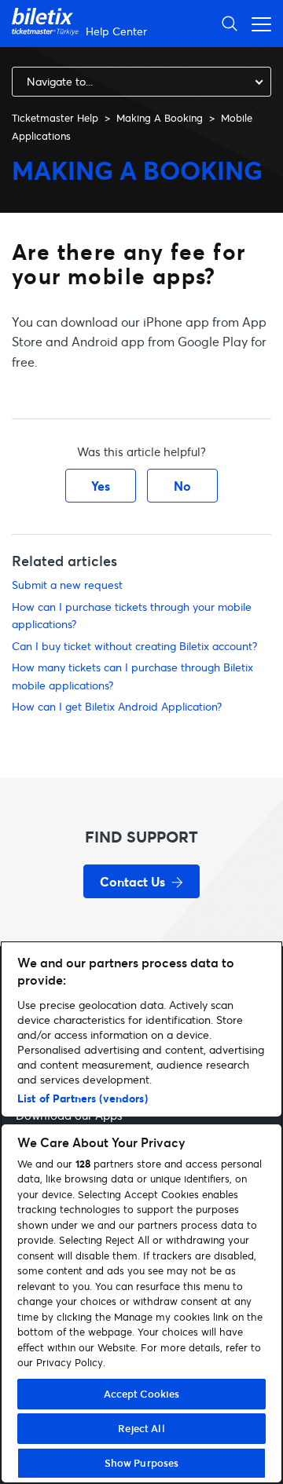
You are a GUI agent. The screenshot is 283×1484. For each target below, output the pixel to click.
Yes (100, 485)
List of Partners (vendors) (82, 1098)
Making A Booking (159, 118)
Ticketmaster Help (55, 118)
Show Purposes (142, 1463)
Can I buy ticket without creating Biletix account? (134, 645)
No (182, 485)
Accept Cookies (142, 1394)
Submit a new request (67, 584)
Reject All (141, 1428)
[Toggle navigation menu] (257, 23)
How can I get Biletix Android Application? (117, 706)
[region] (141, 1212)
